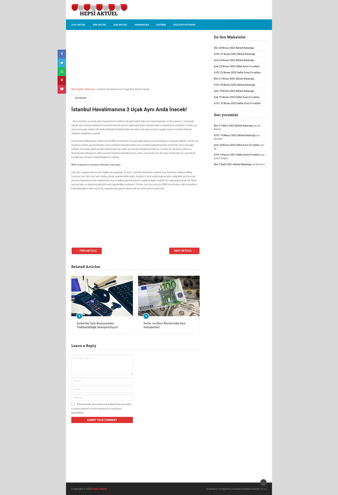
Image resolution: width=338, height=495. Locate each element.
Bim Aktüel (99, 24)
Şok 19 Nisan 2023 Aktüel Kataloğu (234, 91)
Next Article (183, 250)
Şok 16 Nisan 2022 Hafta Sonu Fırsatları (237, 145)
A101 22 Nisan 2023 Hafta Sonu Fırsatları (237, 72)
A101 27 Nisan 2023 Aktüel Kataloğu (234, 54)
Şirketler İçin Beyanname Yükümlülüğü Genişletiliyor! (97, 325)
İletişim (161, 24)
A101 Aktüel (78, 24)
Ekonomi (90, 89)
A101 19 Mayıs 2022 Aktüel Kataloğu (235, 135)
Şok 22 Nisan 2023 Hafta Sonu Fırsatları (237, 66)
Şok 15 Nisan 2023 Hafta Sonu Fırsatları (237, 97)
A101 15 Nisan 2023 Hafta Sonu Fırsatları (237, 103)
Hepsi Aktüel (99, 488)
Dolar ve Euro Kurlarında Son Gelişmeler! (164, 325)
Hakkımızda (141, 24)
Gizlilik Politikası (184, 24)
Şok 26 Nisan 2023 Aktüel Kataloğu (234, 60)
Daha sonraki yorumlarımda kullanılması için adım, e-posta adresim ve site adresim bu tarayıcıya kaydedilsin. (101, 408)
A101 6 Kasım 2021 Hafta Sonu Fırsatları (237, 154)
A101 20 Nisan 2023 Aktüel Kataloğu (234, 84)
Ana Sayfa (77, 89)
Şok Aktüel (120, 24)
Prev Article (88, 250)
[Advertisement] (135, 61)
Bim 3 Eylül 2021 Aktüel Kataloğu (232, 164)
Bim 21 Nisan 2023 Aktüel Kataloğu (234, 78)
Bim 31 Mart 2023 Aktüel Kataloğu (233, 125)
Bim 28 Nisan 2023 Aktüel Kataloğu (234, 47)
